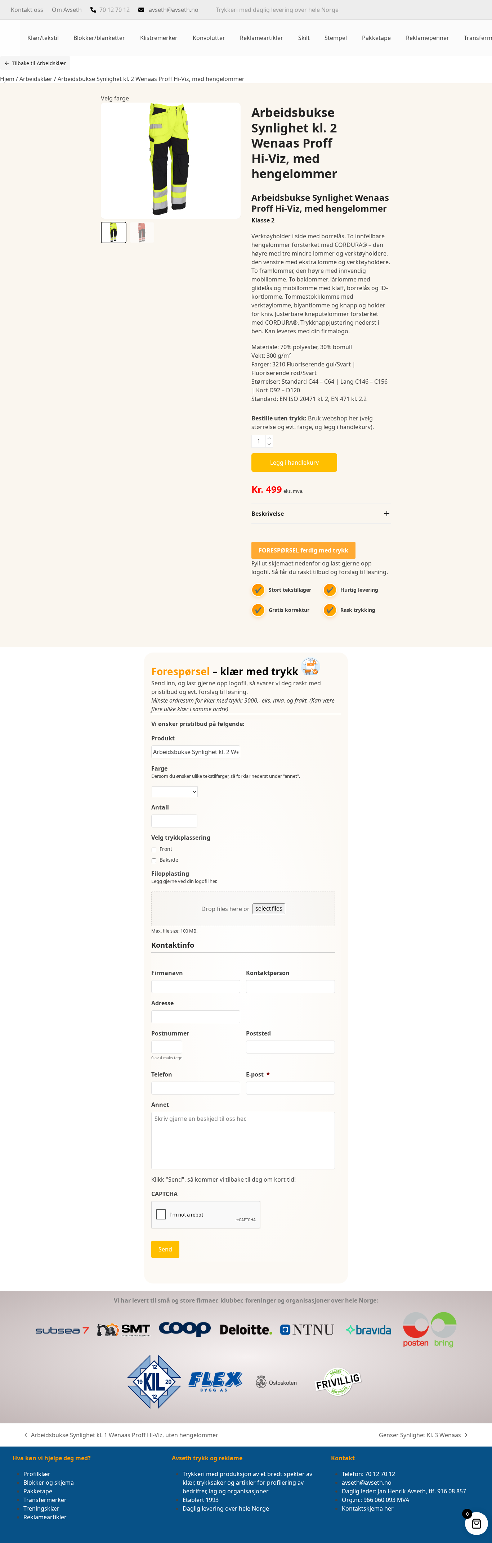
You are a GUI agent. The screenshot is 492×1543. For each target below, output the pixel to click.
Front (166, 848)
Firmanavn (167, 973)
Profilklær (36, 1474)
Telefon (161, 1074)
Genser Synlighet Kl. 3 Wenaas (420, 1435)
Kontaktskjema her (368, 1508)
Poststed (258, 1033)
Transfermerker (45, 1500)
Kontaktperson (268, 973)
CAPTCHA (164, 1194)
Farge (159, 768)
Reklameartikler (45, 1517)
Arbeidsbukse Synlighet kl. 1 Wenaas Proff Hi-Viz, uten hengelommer (121, 1435)
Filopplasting (170, 873)
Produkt (163, 738)
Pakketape (37, 1491)
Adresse (162, 1003)
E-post (258, 1074)
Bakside (169, 859)
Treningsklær (41, 1508)
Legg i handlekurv (294, 462)
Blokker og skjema (48, 1482)
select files (268, 909)
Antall (160, 807)
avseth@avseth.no (173, 10)
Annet (160, 1105)
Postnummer (170, 1033)
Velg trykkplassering (180, 838)
